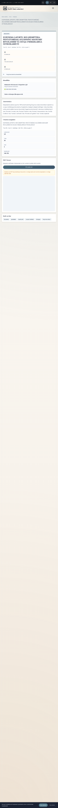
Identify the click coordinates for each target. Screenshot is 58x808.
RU (50, 2)
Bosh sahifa (5, 16)
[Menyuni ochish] (53, 8)
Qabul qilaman (43, 805)
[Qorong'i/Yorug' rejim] (43, 2)
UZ (47, 2)
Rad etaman (52, 805)
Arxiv (10, 16)
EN (54, 2)
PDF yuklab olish (29, 167)
